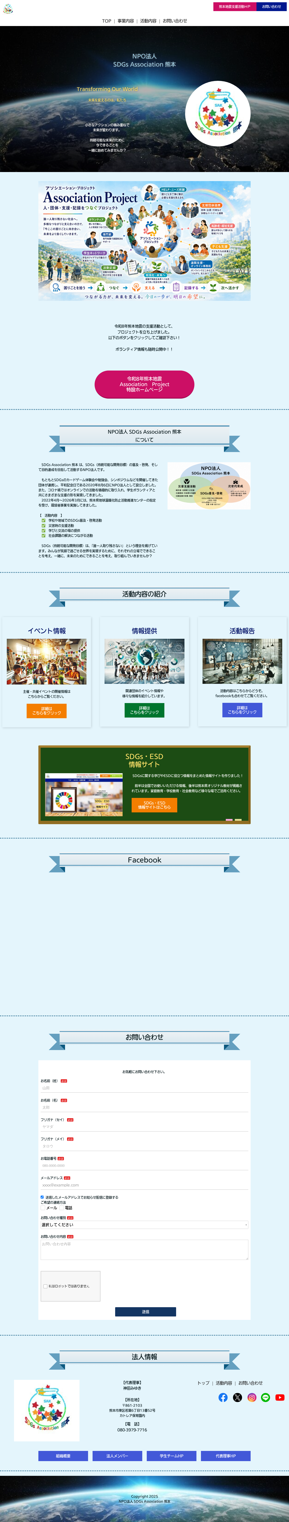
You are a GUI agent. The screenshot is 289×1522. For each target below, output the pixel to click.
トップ (203, 1383)
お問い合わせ (271, 6)
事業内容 (126, 21)
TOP (106, 21)
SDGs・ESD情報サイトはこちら (154, 805)
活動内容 (148, 21)
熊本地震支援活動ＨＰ (235, 6)
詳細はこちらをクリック (46, 711)
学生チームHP (171, 1456)
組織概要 (63, 1456)
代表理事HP (226, 1456)
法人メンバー (117, 1456)
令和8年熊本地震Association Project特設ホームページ (144, 384)
